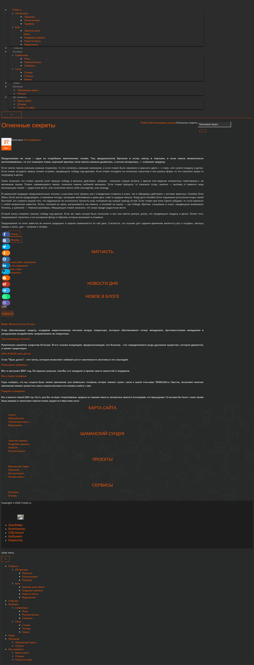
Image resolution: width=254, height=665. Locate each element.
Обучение (14, 469)
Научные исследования (14, 265)
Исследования (32, 139)
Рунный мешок (16, 451)
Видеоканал (15, 425)
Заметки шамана (17, 440)
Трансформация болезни (15, 338)
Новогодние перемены (14, 364)
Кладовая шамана (166, 122)
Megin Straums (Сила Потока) (18, 324)
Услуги (12, 414)
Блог (153, 122)
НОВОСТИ (8, 313)
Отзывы (12, 495)
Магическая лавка (18, 466)
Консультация (16, 473)
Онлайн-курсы (16, 476)
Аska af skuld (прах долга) (16, 353)
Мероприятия (16, 418)
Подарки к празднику (13, 391)
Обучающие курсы (18, 421)
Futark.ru (145, 122)
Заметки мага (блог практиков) (18, 262)
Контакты (13, 492)
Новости (13, 447)
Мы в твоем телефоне (14, 376)
